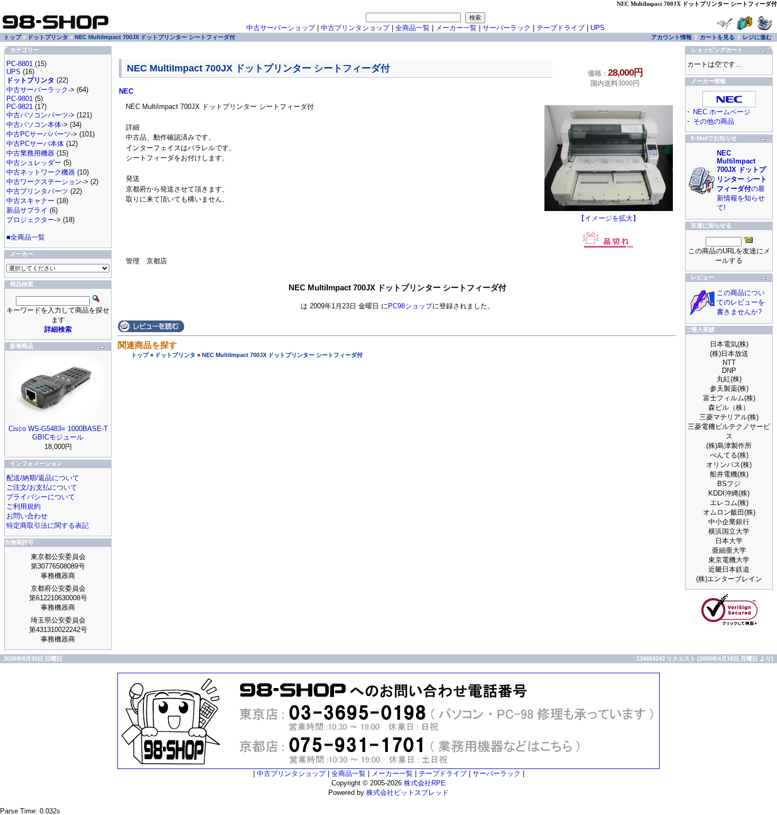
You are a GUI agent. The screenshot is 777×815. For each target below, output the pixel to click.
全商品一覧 (412, 28)
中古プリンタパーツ (37, 191)
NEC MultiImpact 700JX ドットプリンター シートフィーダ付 (282, 355)
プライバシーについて (40, 497)
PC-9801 (19, 99)
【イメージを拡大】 (609, 218)
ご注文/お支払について (41, 487)
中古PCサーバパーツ (38, 134)
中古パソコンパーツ (37, 115)
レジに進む (757, 37)
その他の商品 (713, 121)
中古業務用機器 (30, 153)
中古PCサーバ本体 (35, 144)
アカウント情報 (671, 37)
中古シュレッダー (33, 163)
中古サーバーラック (37, 90)
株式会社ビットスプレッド (407, 792)
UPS (597, 28)
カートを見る (717, 37)
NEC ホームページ (722, 112)
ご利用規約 (23, 506)
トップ (140, 355)
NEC (126, 91)
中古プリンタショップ (355, 28)
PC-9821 (19, 107)
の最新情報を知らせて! (742, 180)
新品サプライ (27, 210)
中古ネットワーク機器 (40, 172)
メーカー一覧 (456, 28)
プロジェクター (30, 220)
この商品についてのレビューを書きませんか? (741, 302)
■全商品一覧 (25, 237)
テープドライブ (560, 28)
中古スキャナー (30, 201)
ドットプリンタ (175, 355)
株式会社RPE (425, 783)
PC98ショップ (410, 306)
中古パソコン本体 (33, 125)
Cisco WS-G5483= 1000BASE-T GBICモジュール (58, 433)
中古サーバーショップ (280, 28)
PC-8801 (19, 64)
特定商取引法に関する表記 (47, 525)
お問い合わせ (27, 516)
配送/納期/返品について (42, 478)
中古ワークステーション (44, 182)
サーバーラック (507, 28)
